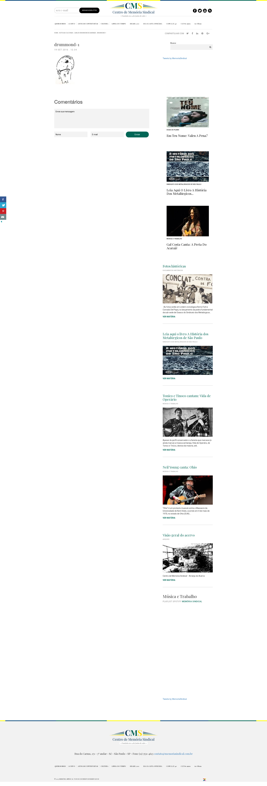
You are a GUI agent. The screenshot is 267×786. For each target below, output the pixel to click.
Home (56, 33)
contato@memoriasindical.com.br (173, 753)
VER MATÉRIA (169, 317)
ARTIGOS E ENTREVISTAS (88, 24)
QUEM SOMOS (60, 24)
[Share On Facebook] (3, 199)
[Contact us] (3, 217)
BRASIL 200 (134, 24)
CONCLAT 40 (171, 24)
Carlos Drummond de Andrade (85, 33)
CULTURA (104, 24)
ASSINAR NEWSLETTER (89, 10)
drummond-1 (101, 33)
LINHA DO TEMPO (119, 24)
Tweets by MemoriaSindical (175, 58)
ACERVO (71, 24)
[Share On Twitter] (3, 205)
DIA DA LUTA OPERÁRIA (152, 24)
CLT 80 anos (186, 24)
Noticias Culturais (66, 33)
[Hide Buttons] (1, 221)
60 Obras (198, 24)
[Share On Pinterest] (3, 211)
